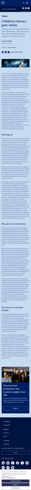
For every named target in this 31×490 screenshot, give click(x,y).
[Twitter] (22, 463)
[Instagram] (12, 463)
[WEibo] (8, 467)
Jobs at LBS (6, 440)
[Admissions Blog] (12, 467)
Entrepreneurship (12, 47)
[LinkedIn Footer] (3, 463)
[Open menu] (27, 2)
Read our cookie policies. (8, 477)
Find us (5, 436)
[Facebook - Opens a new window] (23, 8)
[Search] (24, 3)
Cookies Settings (15, 488)
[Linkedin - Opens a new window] (26, 8)
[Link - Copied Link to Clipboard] (9, 52)
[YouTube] (8, 463)
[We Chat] (27, 463)
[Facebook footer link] (17, 463)
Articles (4, 47)
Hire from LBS (7, 425)
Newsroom (6, 429)
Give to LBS (6, 444)
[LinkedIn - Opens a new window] (3, 52)
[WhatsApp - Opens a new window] (6, 52)
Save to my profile (25, 11)
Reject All (15, 484)
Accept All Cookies (15, 481)
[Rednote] (3, 467)
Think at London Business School (9, 9)
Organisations (7, 421)
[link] (15, 408)
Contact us (6, 432)
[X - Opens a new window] (28, 8)
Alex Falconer (7, 41)
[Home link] (3, 3)
